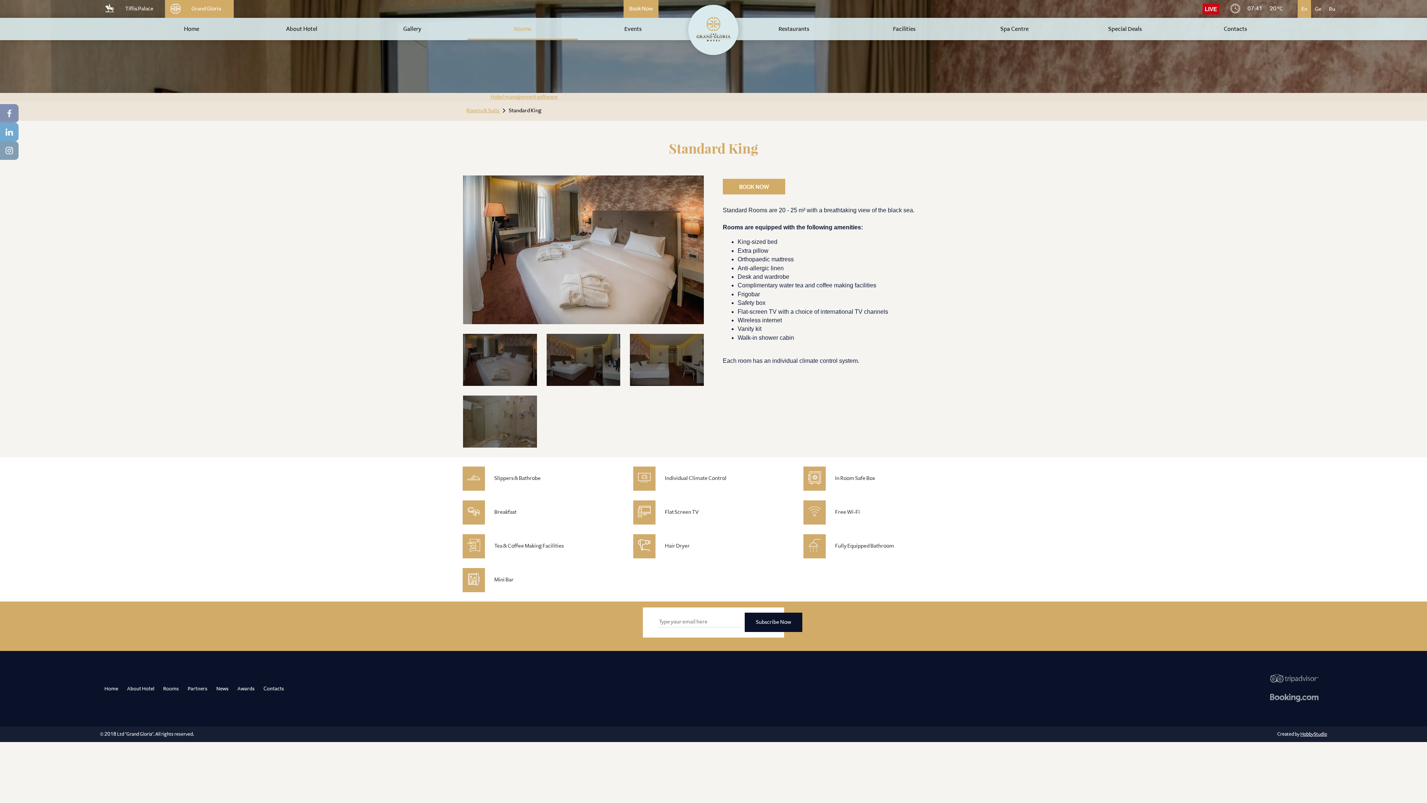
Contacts (273, 688)
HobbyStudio (1313, 734)
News (222, 688)
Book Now (641, 8)
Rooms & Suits (482, 110)
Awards (246, 688)
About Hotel (140, 688)
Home (111, 688)
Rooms (171, 688)
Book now (754, 187)
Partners (197, 688)
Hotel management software (524, 96)
